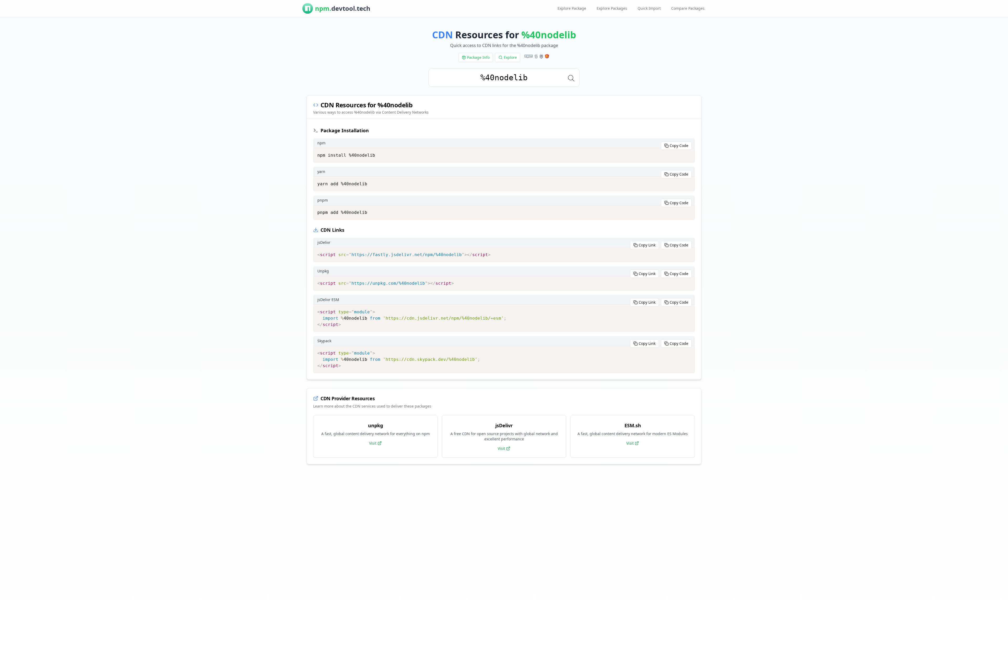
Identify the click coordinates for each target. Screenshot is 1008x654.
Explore (510, 57)
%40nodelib (548, 34)
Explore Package (572, 8)
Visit (372, 443)
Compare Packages (688, 8)
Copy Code (679, 145)
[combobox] (504, 77)
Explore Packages (612, 8)
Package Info (478, 57)
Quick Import (649, 8)
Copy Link (647, 244)
